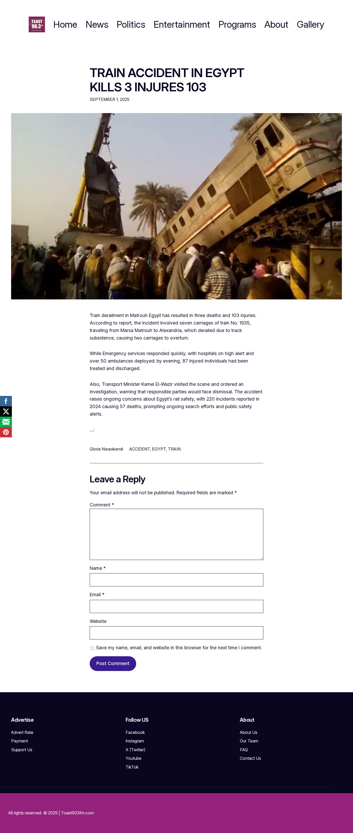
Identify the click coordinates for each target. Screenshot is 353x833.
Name (98, 568)
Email (97, 594)
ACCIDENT (139, 449)
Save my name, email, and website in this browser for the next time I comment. (179, 647)
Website (98, 621)
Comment (102, 504)
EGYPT (159, 449)
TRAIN (174, 449)
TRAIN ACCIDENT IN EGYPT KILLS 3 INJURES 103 (167, 79)
